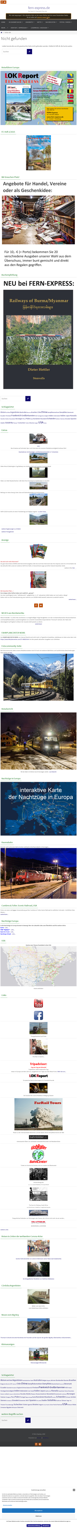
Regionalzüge (29, 1397)
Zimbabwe (3, 1407)
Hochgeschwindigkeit (43, 416)
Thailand (3, 1404)
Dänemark (70, 412)
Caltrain (14, 1384)
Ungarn (36, 423)
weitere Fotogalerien (8, 532)
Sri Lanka (39, 1400)
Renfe (31, 419)
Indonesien (56, 416)
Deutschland (55, 1384)
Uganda (29, 1404)
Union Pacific (47, 1404)
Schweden (51, 418)
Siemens (62, 419)
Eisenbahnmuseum (12, 1387)
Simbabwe (9, 1400)
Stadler (3, 423)
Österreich (20, 1407)
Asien (31, 1380)
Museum (33, 1394)
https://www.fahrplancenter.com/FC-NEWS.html (15, 639)
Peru (24, 419)
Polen (28, 418)
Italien (62, 415)
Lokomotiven (16, 1394)
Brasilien (34, 412)
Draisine (62, 1384)
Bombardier (59, 1380)
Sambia (54, 1397)
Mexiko (7, 419)
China (44, 411)
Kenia (66, 1391)
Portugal (22, 1397)
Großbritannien (28, 415)
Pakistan (3, 1397)
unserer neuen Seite (43, 17)
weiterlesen (38, 624)
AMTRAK (8, 412)
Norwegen (19, 419)
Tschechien (21, 423)
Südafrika (9, 422)
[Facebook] (2, 2)
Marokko (3, 419)
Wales (45, 423)
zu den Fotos (42, 511)
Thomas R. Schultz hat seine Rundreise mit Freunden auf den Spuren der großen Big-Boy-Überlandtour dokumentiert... (36, 1337)
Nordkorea (64, 1394)
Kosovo (2, 1394)
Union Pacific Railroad (56, 1404)
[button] (74, 1490)
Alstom (3, 412)
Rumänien (36, 419)
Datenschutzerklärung (34, 1525)
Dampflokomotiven (53, 412)
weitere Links (4, 1230)
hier (11, 653)
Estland (28, 1387)
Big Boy (49, 1380)
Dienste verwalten (7, 1505)
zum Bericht (52, 772)
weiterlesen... (72, 599)
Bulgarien (3, 1384)
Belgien (44, 1380)
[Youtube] (4, 2)
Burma (8, 1384)
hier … (74, 568)
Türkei (27, 423)
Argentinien (14, 412)
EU (31, 1387)
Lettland (7, 1394)
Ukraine (31, 423)
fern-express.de (39, 8)
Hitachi (70, 1387)
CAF (11, 1384)
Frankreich (16, 415)
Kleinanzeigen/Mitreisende (38, 1363)
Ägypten (9, 1407)
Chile (39, 412)
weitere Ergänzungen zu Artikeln (11, 529)
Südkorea (58, 1400)
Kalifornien (48, 1391)
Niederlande (58, 1394)
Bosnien (29, 412)
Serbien (58, 419)
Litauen (11, 1394)
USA (40, 422)
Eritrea (24, 1387)
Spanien (73, 419)
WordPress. (46, 1438)
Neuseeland (12, 419)
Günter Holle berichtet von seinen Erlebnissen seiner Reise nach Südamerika (38, 1259)
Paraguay (8, 1397)
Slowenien (22, 1400)
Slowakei (67, 419)
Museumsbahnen (41, 1394)
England (19, 1387)
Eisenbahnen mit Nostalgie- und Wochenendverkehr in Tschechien (38, 452)
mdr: (38, 446)
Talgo (67, 1400)
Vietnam (70, 1404)
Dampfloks (63, 412)
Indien (51, 416)
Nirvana (39, 1438)
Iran (29, 1391)
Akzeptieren (38, 1510)
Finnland (8, 416)
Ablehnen (38, 1516)
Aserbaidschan (26, 1380)
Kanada (73, 415)
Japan (68, 416)
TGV (70, 1400)
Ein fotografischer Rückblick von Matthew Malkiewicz (38, 1279)
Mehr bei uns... (61, 1071)
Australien (23, 412)
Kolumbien (71, 1391)
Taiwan (15, 423)
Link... (6, 928)
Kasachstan (61, 1391)
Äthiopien (14, 1407)
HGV (36, 416)
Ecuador (3, 416)
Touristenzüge (9, 1404)
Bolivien (53, 1380)
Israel (32, 1391)
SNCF (27, 1400)
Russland (44, 419)
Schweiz (68, 1397)
